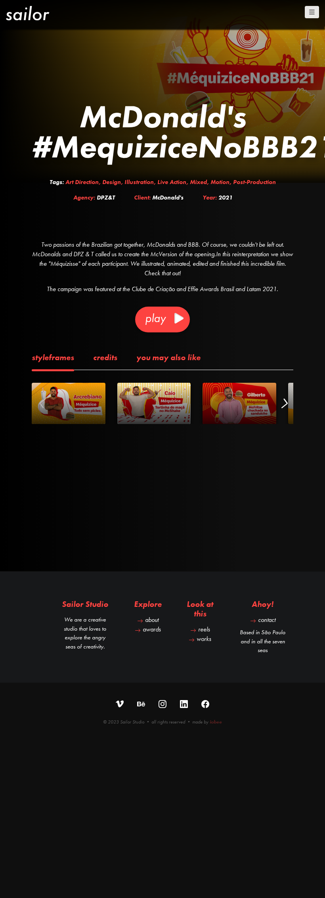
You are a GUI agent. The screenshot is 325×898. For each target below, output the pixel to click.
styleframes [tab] (53, 357)
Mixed (198, 182)
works (204, 639)
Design (111, 182)
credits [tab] (105, 357)
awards (152, 629)
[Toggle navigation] (312, 12)
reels (204, 629)
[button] (284, 403)
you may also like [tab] (168, 357)
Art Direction (82, 182)
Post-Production (254, 182)
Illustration (139, 182)
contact (266, 620)
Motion (219, 182)
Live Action (171, 182)
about (152, 620)
